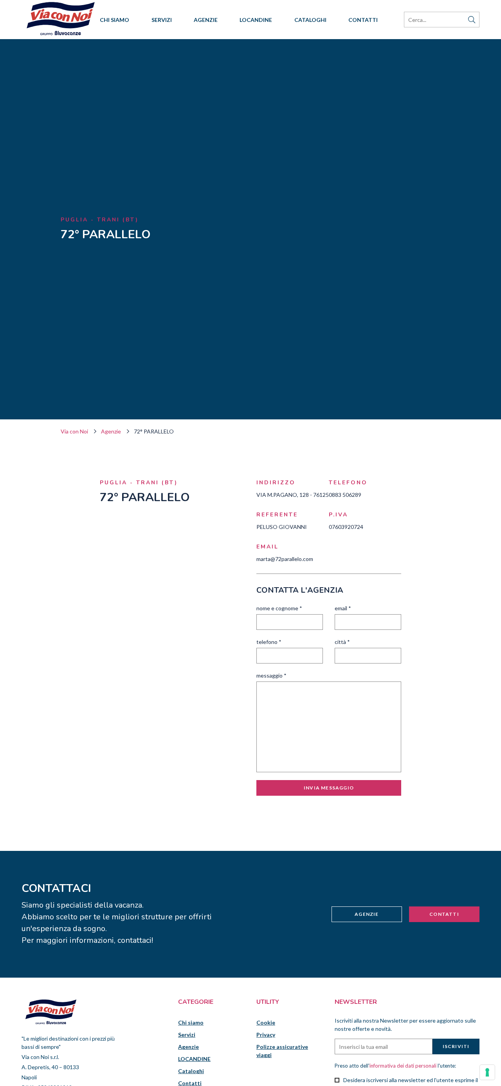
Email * (343, 608)
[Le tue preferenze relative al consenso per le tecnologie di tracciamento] (487, 1072)
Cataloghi (310, 19)
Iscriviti (456, 1046)
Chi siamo (114, 19)
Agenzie (206, 19)
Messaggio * (271, 675)
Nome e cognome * (279, 608)
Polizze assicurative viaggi (282, 1050)
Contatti (363, 19)
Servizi (161, 19)
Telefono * (268, 641)
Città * (342, 641)
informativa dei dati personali (402, 1066)
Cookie (265, 1022)
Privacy (265, 1034)
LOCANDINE (256, 19)
